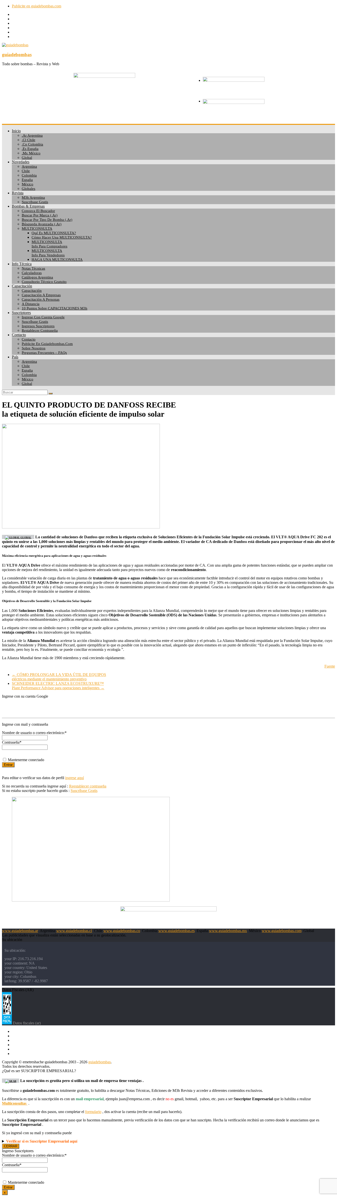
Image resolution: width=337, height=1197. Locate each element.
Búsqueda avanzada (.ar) (41, 224)
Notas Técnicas (33, 268)
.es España (30, 149)
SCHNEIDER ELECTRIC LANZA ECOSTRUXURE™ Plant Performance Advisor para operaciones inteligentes (58, 685)
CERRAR (10, 1146)
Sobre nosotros (33, 348)
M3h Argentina (33, 197)
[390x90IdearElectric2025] (168, 910)
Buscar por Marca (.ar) (39, 215)
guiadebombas (17, 54)
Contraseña (11, 742)
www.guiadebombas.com (281, 931)
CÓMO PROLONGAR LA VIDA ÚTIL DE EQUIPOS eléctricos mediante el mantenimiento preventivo (59, 676)
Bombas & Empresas (28, 206)
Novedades (20, 162)
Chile (26, 171)
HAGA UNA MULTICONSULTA (57, 260)
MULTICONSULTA (37, 228)
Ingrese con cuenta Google (43, 317)
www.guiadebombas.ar (20, 931)
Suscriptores (21, 313)
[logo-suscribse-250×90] (233, 80)
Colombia (29, 175)
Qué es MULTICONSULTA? (54, 233)
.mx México (31, 153)
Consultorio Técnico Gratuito (44, 282)
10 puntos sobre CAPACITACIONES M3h (54, 308)
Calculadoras (32, 273)
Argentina (29, 166)
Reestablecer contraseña (87, 786)
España (27, 180)
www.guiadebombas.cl (74, 931)
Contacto (19, 335)
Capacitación (22, 286)
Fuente (329, 666)
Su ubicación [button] (12, 939)
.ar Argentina (32, 135)
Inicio (16, 131)
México (27, 184)
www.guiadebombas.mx (228, 931)
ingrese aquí (74, 778)
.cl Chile (28, 140)
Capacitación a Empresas (41, 295)
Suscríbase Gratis (35, 322)
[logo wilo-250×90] (233, 102)
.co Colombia (32, 144)
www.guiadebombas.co (121, 931)
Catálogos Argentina (37, 277)
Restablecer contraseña (40, 330)
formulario (93, 1112)
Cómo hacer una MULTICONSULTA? (62, 237)
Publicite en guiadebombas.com (36, 6)
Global (27, 158)
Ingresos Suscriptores (38, 326)
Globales (28, 189)
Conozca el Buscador (38, 211)
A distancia (30, 304)
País (15, 357)
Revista (17, 193)
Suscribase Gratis (35, 202)
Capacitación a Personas (40, 299)
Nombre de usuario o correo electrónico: (34, 733)
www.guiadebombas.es (176, 931)
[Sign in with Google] (168, 706)
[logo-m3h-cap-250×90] (104, 76)
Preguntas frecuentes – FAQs (44, 353)
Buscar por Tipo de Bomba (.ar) (47, 220)
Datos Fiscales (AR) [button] (18, 990)
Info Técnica (22, 264)
